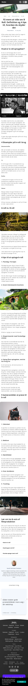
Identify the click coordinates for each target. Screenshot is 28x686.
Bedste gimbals (9, 641)
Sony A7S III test (9, 646)
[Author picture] (14, 563)
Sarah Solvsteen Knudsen (14, 568)
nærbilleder (18, 458)
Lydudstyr (10, 627)
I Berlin (17, 634)
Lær (9, 16)
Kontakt (11, 663)
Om (17, 662)
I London (22, 632)
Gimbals (22, 625)
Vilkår (6, 662)
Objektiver (11, 625)
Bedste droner (18, 639)
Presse (21, 662)
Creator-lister (9, 658)
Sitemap (5, 663)
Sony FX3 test (18, 646)
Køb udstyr (14, 623)
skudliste (23, 269)
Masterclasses (17, 658)
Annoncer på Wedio (20, 663)
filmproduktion (20, 63)
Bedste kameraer (9, 639)
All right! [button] (22, 681)
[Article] (14, 591)
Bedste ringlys (17, 641)
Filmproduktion (15, 16)
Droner (17, 625)
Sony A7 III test (8, 650)
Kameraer (5, 625)
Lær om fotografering (10, 656)
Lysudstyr (16, 627)
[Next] (26, 599)
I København (11, 634)
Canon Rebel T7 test (18, 650)
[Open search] (20, 2)
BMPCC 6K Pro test (8, 648)
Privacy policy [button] (5, 684)
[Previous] (1, 599)
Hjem (5, 16)
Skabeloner (20, 656)
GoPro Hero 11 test (19, 648)
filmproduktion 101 (6, 537)
